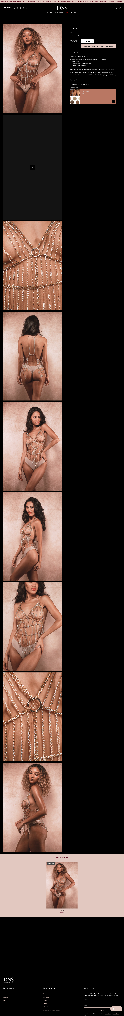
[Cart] (120, 7)
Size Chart (46, 997)
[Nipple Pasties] (75, 96)
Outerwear (5, 997)
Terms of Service (116, 1013)
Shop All (5, 1003)
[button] (49, 13)
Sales (4, 1000)
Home (71, 25)
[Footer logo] (8, 980)
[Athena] (62, 885)
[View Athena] (32, 167)
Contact (45, 1000)
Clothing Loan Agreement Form (51, 1010)
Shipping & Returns (75, 80)
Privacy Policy (108, 1013)
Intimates (5, 994)
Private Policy (47, 1007)
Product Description (75, 53)
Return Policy (46, 1003)
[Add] (113, 101)
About (44, 994)
